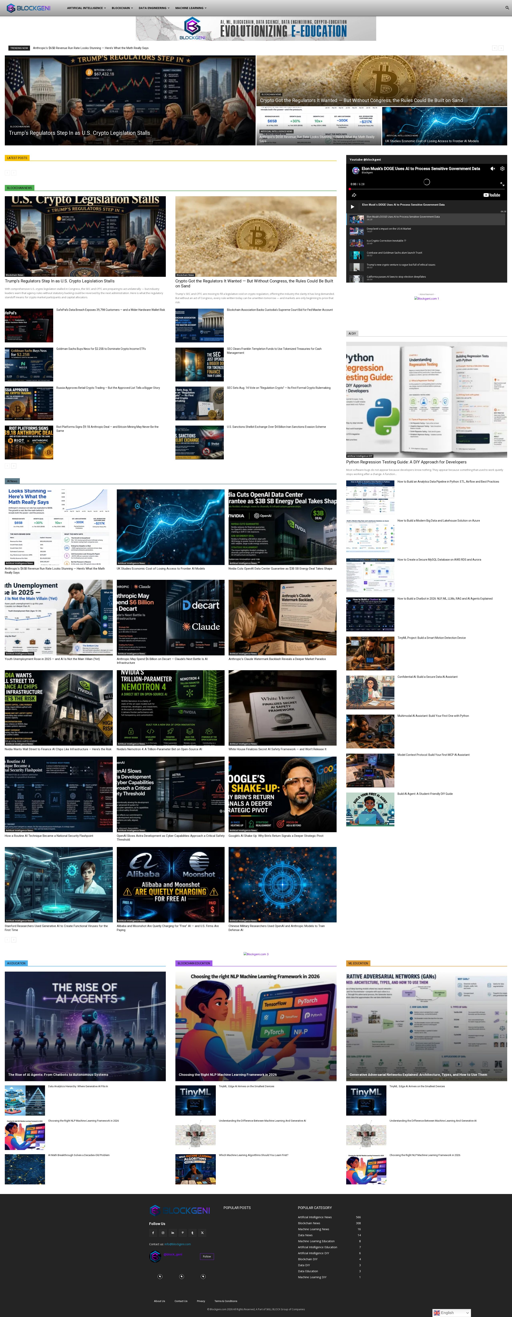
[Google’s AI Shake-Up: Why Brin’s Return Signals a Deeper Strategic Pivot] (283, 794)
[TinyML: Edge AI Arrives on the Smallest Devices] (195, 1100)
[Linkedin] (173, 1233)
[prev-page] (7, 172)
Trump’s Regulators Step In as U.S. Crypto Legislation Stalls (60, 281)
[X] (202, 1233)
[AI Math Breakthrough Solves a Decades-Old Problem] (25, 1169)
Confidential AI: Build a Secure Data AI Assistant (428, 676)
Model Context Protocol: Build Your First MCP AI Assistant (434, 754)
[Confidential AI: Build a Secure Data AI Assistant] (370, 692)
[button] (507, 8)
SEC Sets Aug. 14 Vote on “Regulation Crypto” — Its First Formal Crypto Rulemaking (279, 387)
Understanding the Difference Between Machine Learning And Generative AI (262, 1120)
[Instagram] (163, 1233)
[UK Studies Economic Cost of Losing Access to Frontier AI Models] (444, 126)
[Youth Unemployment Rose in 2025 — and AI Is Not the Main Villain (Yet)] (59, 617)
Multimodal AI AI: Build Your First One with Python (433, 715)
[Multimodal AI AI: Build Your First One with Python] (370, 731)
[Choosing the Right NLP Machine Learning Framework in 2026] (25, 1135)
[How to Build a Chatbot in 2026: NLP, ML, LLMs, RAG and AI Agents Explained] (370, 614)
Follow (207, 1256)
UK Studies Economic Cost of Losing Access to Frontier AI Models (161, 568)
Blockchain (121, 8)
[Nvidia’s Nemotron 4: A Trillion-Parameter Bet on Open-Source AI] (171, 708)
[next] (501, 48)
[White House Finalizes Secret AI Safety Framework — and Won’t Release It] (283, 708)
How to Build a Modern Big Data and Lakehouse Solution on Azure (439, 520)
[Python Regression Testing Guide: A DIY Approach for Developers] (426, 400)
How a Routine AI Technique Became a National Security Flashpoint (49, 836)
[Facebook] (153, 1233)
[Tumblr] (192, 1233)
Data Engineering (152, 8)
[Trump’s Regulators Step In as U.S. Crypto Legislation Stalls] (130, 100)
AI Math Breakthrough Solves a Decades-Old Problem (79, 1155)
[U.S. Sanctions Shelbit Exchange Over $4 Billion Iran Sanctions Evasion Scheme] (199, 442)
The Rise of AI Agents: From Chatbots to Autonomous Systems (58, 1075)
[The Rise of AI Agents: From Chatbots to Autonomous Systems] (85, 1026)
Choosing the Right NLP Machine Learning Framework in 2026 (83, 1120)
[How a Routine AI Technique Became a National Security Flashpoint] (59, 794)
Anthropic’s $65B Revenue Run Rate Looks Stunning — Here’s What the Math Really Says (91, 48)
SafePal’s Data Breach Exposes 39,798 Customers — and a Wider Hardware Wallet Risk (110, 309)
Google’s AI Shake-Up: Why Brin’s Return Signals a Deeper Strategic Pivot (276, 836)
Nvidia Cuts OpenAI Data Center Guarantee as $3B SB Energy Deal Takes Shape (280, 568)
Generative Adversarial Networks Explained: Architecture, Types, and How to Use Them (418, 1075)
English (447, 1313)
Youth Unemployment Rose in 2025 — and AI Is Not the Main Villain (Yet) (52, 659)
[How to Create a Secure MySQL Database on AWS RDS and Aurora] (370, 575)
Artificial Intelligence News (276, 131)
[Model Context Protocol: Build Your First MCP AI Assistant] (370, 770)
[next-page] (13, 466)
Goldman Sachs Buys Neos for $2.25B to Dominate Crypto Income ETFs (101, 348)
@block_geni (173, 1254)
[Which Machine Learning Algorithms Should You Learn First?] (195, 1169)
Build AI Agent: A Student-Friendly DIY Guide (425, 793)
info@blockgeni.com (178, 1244)
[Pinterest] (183, 1233)
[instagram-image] (160, 1276)
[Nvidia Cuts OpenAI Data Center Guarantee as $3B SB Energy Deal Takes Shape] (283, 527)
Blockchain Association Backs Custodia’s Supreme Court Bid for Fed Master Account (280, 309)
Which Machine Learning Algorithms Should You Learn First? (253, 1155)
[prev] (494, 48)
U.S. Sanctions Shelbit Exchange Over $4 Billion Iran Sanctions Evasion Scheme (276, 426)
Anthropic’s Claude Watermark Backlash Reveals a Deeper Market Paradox (277, 659)
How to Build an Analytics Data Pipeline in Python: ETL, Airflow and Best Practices (448, 481)
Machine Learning (189, 8)
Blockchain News (20, 127)
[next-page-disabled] (13, 172)
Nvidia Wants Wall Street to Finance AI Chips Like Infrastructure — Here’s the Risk (58, 749)
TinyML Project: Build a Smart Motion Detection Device (432, 637)
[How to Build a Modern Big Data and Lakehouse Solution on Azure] (370, 536)
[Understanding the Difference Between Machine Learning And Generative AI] (195, 1135)
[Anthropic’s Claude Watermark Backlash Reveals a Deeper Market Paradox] (283, 617)
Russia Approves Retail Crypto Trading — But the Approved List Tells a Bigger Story (108, 387)
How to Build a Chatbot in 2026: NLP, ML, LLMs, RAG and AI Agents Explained (445, 598)
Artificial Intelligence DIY (359, 456)
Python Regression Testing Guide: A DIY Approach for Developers (406, 462)
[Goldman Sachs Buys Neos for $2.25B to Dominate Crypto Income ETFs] (29, 364)
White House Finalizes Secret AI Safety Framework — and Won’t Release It (277, 749)
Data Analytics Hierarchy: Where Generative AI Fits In (78, 1086)
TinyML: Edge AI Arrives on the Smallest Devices (246, 1086)
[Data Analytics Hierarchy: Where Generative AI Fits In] (25, 1100)
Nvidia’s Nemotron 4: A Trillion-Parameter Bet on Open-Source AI (159, 749)
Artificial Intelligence (85, 8)
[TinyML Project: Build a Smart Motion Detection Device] (370, 653)
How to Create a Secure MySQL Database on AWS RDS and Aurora (439, 559)
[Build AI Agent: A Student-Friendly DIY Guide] (370, 809)
